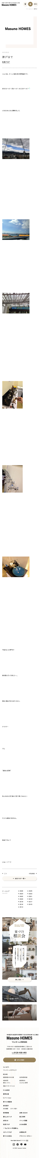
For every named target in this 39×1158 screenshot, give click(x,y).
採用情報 (6, 1113)
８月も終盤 (32, 873)
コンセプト (6, 1067)
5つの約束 (6, 1090)
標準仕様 (6, 1094)
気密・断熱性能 (23, 1077)
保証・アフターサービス (9, 1086)
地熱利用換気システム (6, 1081)
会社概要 (5, 1108)
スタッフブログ (7, 1132)
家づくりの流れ (7, 1136)
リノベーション (7, 1098)
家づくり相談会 (7, 1102)
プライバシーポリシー (26, 1136)
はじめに (5, 1074)
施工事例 (22, 1116)
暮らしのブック (7, 1116)
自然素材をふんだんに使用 (24, 1081)
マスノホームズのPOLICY (10, 1070)
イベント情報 (23, 1120)
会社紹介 (6, 1105)
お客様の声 (23, 1132)
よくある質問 (23, 1124)
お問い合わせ (24, 1113)
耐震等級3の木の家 (8, 1077)
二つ (5, 873)
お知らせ (5, 1120)
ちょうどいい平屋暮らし (11, 1128)
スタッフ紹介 (13, 1108)
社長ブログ (31, 9)
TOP (27, 9)
